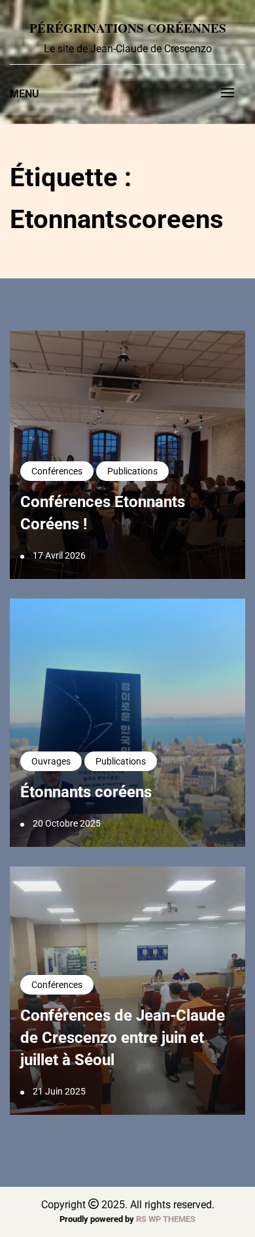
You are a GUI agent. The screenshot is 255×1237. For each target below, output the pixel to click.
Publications (132, 471)
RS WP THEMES (166, 1219)
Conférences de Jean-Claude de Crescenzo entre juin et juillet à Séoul (122, 1037)
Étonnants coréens (86, 792)
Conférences (56, 471)
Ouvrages (51, 761)
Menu (24, 94)
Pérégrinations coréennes (127, 28)
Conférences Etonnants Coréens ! (102, 513)
